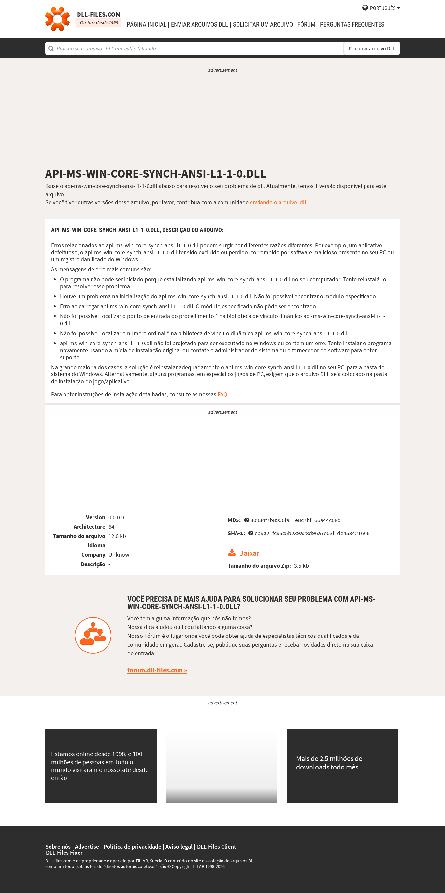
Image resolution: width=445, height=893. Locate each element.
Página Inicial (146, 25)
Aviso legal (179, 847)
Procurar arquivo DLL (372, 48)
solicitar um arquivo (263, 25)
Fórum (306, 25)
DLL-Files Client (216, 847)
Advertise (87, 847)
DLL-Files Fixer (64, 853)
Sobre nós (58, 847)
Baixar (249, 553)
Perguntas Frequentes (352, 25)
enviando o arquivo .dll (278, 202)
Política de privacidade (132, 847)
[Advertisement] (222, 120)
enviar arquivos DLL (199, 25)
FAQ (222, 394)
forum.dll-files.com (155, 670)
